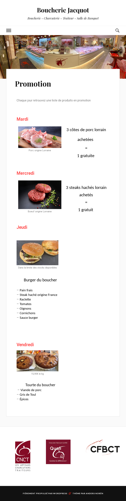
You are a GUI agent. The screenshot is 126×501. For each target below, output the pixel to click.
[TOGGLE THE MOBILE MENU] (8, 30)
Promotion (33, 83)
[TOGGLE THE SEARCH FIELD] (117, 30)
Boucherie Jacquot (63, 10)
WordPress (60, 493)
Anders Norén (94, 493)
